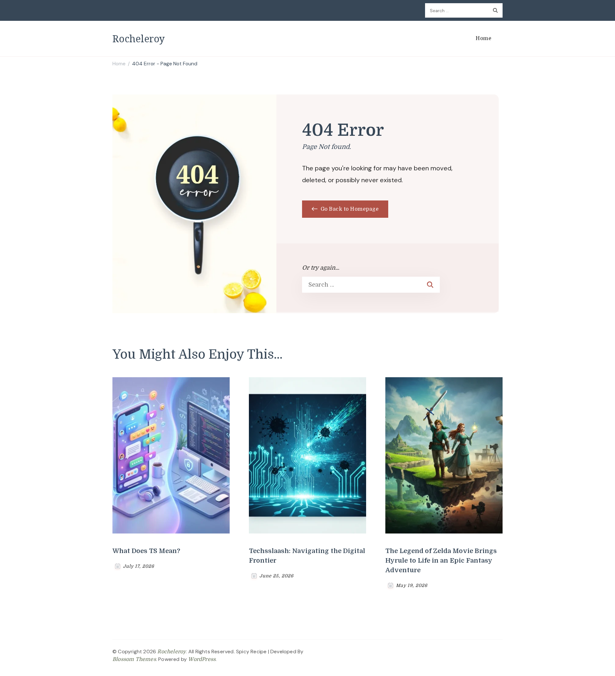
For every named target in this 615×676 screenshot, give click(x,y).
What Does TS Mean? (146, 551)
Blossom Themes (134, 659)
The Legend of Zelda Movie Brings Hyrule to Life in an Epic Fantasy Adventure (441, 560)
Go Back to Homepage (349, 209)
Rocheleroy (138, 38)
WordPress (202, 659)
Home (483, 38)
